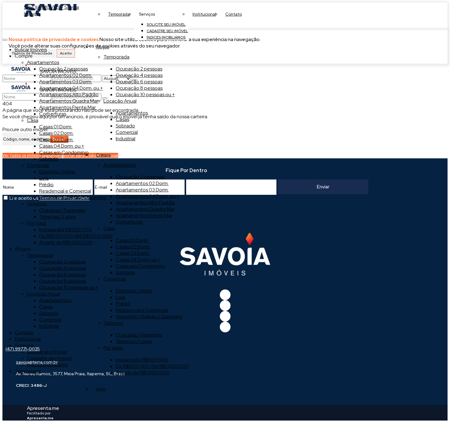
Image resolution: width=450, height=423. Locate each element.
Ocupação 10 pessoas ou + (145, 94)
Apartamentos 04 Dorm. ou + (147, 196)
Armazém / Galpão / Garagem (149, 316)
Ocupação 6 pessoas (139, 81)
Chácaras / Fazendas (139, 335)
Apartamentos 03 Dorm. (142, 190)
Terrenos (113, 323)
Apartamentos (132, 113)
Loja (120, 297)
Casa (109, 228)
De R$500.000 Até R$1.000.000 (152, 366)
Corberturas (129, 222)
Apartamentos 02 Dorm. (142, 183)
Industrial (125, 138)
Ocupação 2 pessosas (140, 177)
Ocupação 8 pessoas (139, 88)
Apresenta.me (43, 408)
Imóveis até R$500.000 (142, 360)
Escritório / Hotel (134, 291)
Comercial (127, 132)
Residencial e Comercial (142, 310)
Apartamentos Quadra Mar (145, 209)
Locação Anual (120, 101)
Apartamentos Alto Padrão (145, 202)
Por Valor (113, 348)
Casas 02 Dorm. (133, 247)
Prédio (123, 303)
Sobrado (125, 126)
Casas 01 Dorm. (132, 240)
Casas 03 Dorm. (133, 253)
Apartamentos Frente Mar (144, 215)
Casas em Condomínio (140, 266)
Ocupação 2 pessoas (139, 69)
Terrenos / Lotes (134, 341)
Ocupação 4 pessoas (139, 75)
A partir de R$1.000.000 (142, 372)
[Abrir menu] (4, 38)
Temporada (116, 57)
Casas (122, 119)
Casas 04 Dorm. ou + (138, 259)
